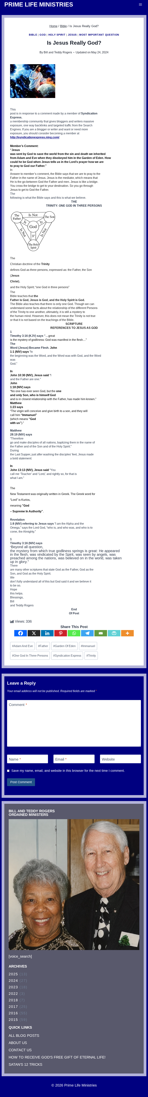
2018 (13, 1000)
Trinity (91, 655)
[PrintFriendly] (114, 633)
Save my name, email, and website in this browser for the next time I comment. (68, 770)
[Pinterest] (60, 633)
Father (43, 646)
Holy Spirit (57, 34)
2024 (13, 981)
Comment (18, 705)
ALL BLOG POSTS (24, 1036)
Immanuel (88, 646)
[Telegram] (87, 633)
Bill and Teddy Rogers (58, 52)
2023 (13, 987)
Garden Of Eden (64, 646)
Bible (33, 34)
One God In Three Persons (30, 655)
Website (108, 759)
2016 (13, 1013)
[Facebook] (20, 633)
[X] (34, 633)
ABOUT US (18, 1043)
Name (15, 759)
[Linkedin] (47, 633)
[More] (127, 633)
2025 (13, 974)
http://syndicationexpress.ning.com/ (34, 137)
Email (61, 759)
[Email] (100, 633)
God (43, 34)
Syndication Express (67, 655)
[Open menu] (140, 4)
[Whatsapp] (74, 633)
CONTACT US (20, 1050)
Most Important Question (99, 34)
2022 (13, 994)
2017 (13, 1007)
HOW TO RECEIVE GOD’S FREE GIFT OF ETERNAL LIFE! (57, 1057)
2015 (13, 1020)
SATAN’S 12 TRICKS (25, 1064)
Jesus (72, 34)
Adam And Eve (22, 646)
